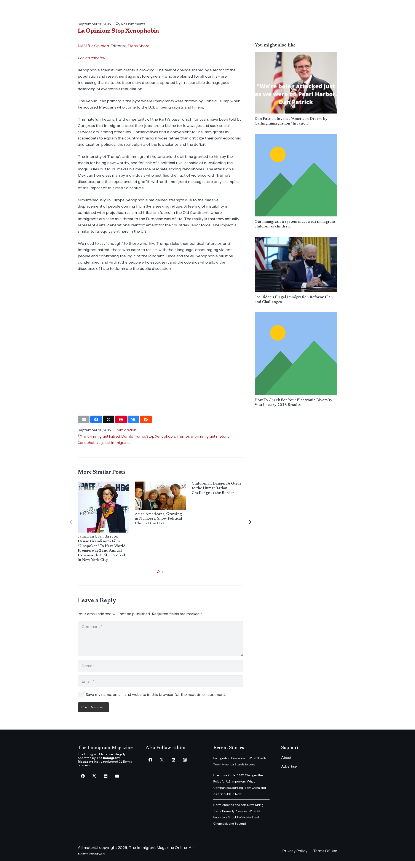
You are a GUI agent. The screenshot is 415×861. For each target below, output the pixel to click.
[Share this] (96, 419)
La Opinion (99, 45)
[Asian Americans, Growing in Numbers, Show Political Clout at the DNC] (160, 496)
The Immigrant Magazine (105, 748)
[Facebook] (83, 776)
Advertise (289, 766)
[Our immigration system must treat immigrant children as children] (296, 175)
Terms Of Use (325, 850)
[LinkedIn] (105, 776)
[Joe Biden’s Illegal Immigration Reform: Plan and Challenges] (296, 264)
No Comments (133, 24)
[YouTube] (117, 776)
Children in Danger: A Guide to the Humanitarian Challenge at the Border (216, 488)
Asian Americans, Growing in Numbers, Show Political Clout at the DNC (158, 518)
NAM (82, 45)
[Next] (250, 522)
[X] (94, 776)
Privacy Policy (294, 850)
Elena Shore (138, 45)
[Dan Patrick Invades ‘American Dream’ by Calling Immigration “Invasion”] (296, 83)
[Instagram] (185, 760)
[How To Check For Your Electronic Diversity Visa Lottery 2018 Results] (296, 353)
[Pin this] (121, 419)
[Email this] (83, 419)
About (286, 757)
